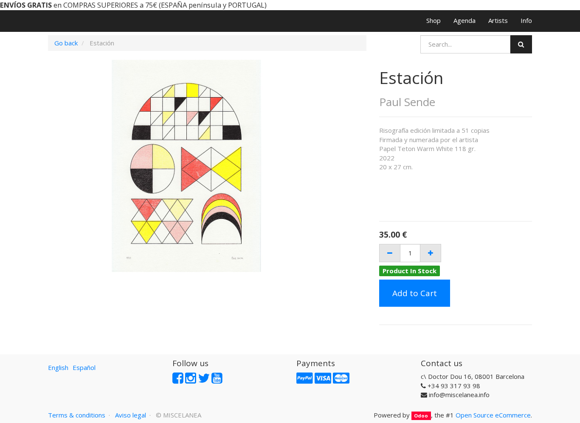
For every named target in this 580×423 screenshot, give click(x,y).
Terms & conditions (76, 415)
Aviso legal (130, 415)
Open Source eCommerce (493, 415)
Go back (66, 43)
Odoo (421, 415)
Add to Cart (414, 293)
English (58, 367)
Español (84, 367)
